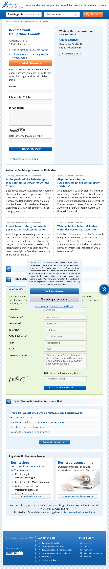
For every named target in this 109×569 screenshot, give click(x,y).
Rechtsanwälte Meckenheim (79, 512)
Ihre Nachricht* (18, 355)
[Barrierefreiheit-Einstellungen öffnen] (104, 289)
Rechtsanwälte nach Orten (53, 546)
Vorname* (15, 323)
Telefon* (14, 329)
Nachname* (16, 317)
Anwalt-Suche (33, 5)
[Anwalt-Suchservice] (18, 6)
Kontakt (86, 546)
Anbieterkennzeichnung (25, 159)
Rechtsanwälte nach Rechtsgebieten (57, 550)
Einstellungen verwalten (54, 299)
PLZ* (11, 342)
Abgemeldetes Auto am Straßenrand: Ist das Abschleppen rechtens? (78, 182)
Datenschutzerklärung (62, 306)
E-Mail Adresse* (18, 336)
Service (78, 5)
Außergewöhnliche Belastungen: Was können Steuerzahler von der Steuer (27, 182)
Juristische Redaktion (50, 560)
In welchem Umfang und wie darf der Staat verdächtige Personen (27, 227)
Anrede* (14, 309)
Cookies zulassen (54, 291)
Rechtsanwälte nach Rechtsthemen (56, 553)
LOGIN (102, 5)
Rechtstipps (48, 5)
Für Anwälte (90, 5)
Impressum (41, 306)
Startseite (87, 543)
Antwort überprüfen (54, 442)
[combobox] (65, 309)
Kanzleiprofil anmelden (51, 543)
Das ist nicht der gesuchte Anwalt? (30, 49)
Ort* (11, 349)
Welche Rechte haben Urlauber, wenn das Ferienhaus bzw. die (77, 227)
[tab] (16, 289)
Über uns (87, 556)
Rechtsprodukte (64, 5)
